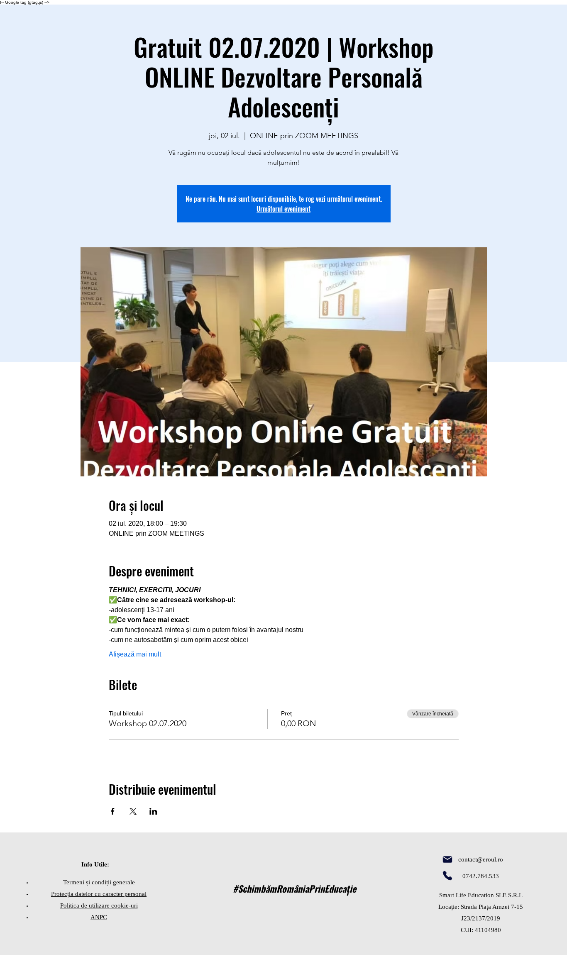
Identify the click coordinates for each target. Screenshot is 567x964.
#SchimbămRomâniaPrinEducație (294, 888)
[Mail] (447, 859)
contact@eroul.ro (480, 859)
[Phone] (447, 875)
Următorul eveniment (283, 209)
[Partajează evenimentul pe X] (133, 811)
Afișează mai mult (135, 654)
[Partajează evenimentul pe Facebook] (113, 811)
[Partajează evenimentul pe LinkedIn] (153, 811)
